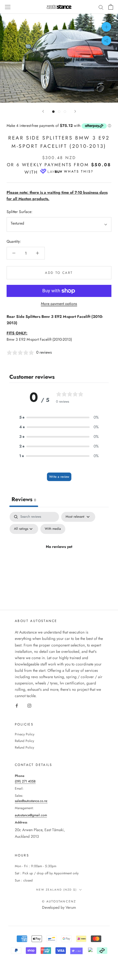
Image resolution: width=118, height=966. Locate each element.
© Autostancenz (59, 901)
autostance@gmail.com (31, 815)
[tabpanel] (59, 559)
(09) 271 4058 (25, 781)
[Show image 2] (59, 111)
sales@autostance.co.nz (31, 800)
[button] (59, 417)
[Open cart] (110, 7)
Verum (71, 907)
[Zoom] (106, 27)
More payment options (59, 303)
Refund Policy (24, 741)
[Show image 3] (65, 111)
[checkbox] (52, 529)
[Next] (75, 111)
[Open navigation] (7, 7)
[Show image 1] (53, 111)
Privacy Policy (24, 734)
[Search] (101, 6)
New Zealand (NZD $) (56, 890)
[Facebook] (17, 705)
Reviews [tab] (24, 499)
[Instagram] (29, 705)
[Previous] (43, 111)
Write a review (59, 476)
